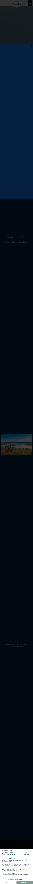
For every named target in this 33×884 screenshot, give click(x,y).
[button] (30, 46)
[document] (16, 442)
